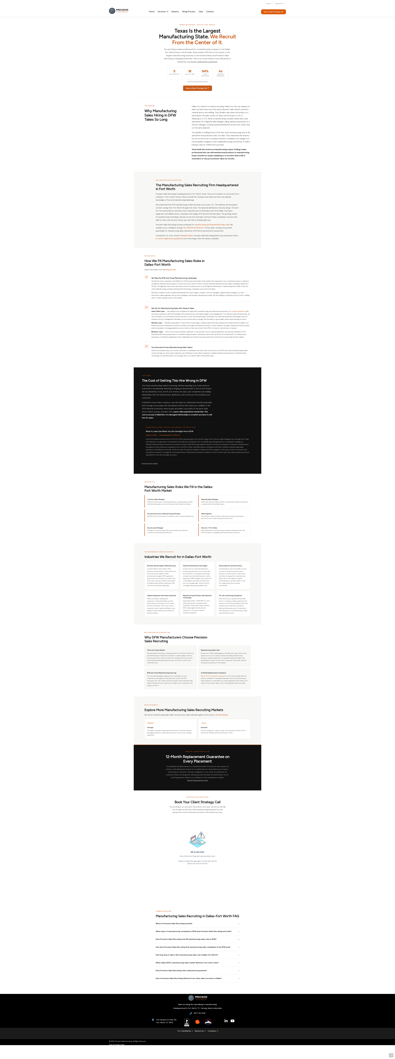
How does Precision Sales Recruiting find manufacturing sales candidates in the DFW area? (193, 947)
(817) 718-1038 (199, 1013)
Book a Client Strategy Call (196, 88)
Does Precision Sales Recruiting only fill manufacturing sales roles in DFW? (186, 939)
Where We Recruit (188, 25)
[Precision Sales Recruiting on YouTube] (232, 1021)
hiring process (170, 269)
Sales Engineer (206, 514)
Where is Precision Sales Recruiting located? (174, 923)
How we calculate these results (198, 81)
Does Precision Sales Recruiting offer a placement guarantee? (181, 970)
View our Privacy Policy (117, 1045)
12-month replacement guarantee (202, 62)
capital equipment (238, 311)
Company (212, 1031)
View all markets (221, 715)
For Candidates (184, 1031)
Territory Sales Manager (156, 499)
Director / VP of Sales (209, 528)
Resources (199, 1031)
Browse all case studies (150, 463)
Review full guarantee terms (197, 780)
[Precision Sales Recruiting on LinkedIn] (226, 1021)
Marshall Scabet (186, 235)
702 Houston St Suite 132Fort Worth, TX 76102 (166, 1021)
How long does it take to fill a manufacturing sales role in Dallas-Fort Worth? (187, 955)
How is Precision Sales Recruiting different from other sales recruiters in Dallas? (189, 978)
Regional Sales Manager (209, 499)
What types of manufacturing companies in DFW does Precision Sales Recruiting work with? (194, 931)
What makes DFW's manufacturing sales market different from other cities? (187, 963)
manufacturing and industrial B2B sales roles (212, 225)
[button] (192, 1031)
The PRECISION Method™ (193, 228)
